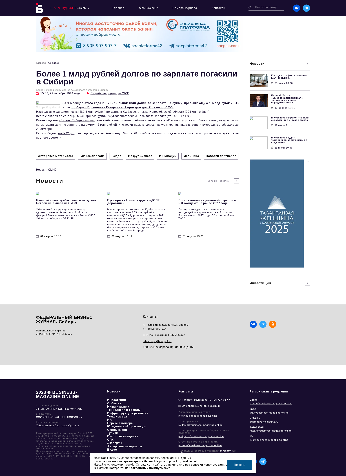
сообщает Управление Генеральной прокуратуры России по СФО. (122, 107)
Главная (118, 8)
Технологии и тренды (124, 409)
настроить (117, 468)
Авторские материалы (124, 446)
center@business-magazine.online (271, 403)
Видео (112, 449)
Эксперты (114, 442)
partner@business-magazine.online (200, 445)
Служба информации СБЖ (109, 93)
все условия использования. (206, 464)
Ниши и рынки (118, 406)
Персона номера (120, 423)
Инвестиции (116, 399)
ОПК (110, 439)
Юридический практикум (126, 426)
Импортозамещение (122, 436)
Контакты (218, 8)
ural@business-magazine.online (269, 412)
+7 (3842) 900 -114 (155, 328)
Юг (251, 436)
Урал (253, 408)
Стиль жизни (117, 429)
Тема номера (117, 416)
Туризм (112, 433)
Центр (254, 399)
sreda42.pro (66, 133)
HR (109, 419)
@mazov (225, 450)
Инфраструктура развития (127, 413)
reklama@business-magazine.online (200, 424)
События (53, 62)
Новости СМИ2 (46, 169)
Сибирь (255, 417)
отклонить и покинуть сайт (150, 468)
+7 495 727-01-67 (219, 399)
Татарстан (256, 426)
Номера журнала (184, 8)
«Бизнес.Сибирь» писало (77, 120)
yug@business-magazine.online (269, 439)
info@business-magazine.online (197, 415)
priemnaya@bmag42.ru (157, 341)
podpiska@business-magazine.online (201, 436)
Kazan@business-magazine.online (271, 430)
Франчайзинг (148, 8)
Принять (239, 464)
